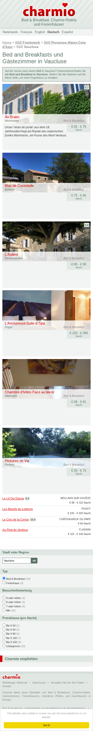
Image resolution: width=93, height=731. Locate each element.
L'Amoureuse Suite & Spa (25, 323)
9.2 (27, 498)
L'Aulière (11, 254)
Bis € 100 (11, 638)
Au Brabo (12, 117)
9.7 (86, 87)
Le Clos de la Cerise (15, 519)
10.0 (32, 519)
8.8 (86, 225)
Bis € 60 (11, 629)
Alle (8, 610)
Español (67, 32)
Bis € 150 (11, 642)
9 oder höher (13, 598)
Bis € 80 (11, 633)
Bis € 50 (11, 625)
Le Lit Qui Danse (13, 498)
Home (6, 42)
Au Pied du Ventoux (15, 530)
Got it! (46, 725)
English (40, 32)
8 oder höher (13, 602)
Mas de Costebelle (19, 186)
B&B (27, 42)
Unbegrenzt (13, 646)
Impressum (39, 682)
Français (26, 32)
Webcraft (22, 682)
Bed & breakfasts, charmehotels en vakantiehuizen (32, 708)
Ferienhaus (12, 583)
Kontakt (6, 686)
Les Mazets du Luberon (17, 509)
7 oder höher (13, 606)
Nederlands (10, 32)
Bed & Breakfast (15, 578)
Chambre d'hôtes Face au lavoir (29, 392)
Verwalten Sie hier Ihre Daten (67, 682)
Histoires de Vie (17, 461)
